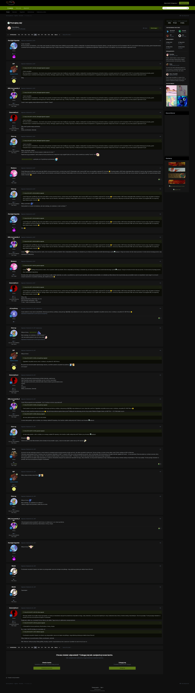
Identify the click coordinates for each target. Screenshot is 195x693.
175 (35, 34)
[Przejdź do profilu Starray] (14, 141)
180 (52, 34)
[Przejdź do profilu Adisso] (9, 28)
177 (42, 34)
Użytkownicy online (41, 12)
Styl (102, 687)
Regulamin (22, 12)
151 (14, 149)
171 (22, 34)
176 (38, 34)
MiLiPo (38, 193)
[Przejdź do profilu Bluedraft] (167, 31)
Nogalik (184, 30)
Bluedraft (172, 30)
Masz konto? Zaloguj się (170, 3)
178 (45, 34)
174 (32, 34)
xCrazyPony (14, 308)
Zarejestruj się (184, 3)
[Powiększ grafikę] (14, 56)
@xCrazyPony (33, 332)
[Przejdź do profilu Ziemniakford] (14, 117)
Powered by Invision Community (97, 690)
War (183, 35)
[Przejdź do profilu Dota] (14, 454)
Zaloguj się (122, 668)
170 (19, 34)
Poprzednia (13, 34)
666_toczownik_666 (14, 89)
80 (14, 103)
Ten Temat (181, 8)
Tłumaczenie (95, 687)
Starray (13, 136)
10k (14, 77)
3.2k (14, 53)
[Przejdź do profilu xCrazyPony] (14, 313)
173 (29, 34)
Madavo (13, 168)
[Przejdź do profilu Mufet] (14, 571)
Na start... (23, 29)
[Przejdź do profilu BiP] (14, 69)
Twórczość (18, 8)
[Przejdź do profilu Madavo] (14, 173)
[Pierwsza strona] (8, 35)
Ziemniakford (13, 112)
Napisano (28, 40)
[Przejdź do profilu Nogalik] (179, 31)
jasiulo (38, 265)
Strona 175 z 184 (66, 34)
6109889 (15, 464)
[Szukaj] (187, 8)
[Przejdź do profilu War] (179, 35)
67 (14, 181)
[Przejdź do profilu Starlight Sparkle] (14, 45)
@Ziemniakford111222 (27, 159)
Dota (13, 449)
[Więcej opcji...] (160, 41)
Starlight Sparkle (13, 40)
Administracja (30, 12)
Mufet (14, 566)
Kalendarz (14, 12)
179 (49, 34)
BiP (14, 64)
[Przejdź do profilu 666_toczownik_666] (14, 95)
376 (14, 125)
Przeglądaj (10, 8)
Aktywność (26, 8)
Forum (8, 12)
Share (145, 28)
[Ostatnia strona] (60, 35)
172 (25, 34)
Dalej (56, 34)
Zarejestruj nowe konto (46, 668)
